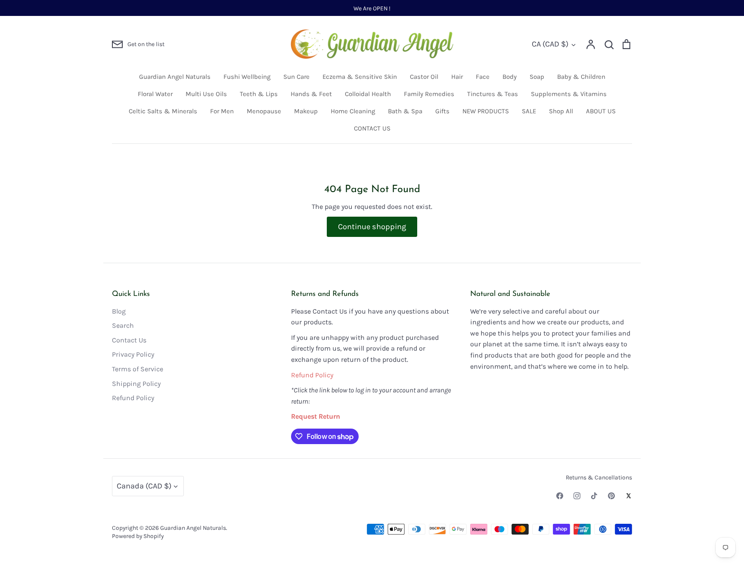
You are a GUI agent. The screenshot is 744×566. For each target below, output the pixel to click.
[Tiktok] (594, 495)
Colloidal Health (368, 94)
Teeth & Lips (259, 94)
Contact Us (129, 340)
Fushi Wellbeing (246, 77)
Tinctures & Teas (492, 94)
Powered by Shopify (138, 535)
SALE (529, 111)
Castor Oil (424, 77)
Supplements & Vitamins (569, 94)
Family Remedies (429, 94)
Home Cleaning (353, 111)
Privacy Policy (133, 354)
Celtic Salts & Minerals (163, 111)
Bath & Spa (405, 111)
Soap (537, 77)
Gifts (442, 111)
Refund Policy (133, 398)
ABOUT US (601, 111)
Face (483, 77)
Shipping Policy (136, 383)
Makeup (306, 111)
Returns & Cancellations (599, 477)
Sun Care (296, 77)
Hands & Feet (311, 94)
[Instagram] (577, 495)
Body (509, 77)
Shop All (561, 111)
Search (123, 325)
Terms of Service (137, 369)
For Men (222, 111)
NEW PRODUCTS (485, 111)
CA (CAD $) (550, 44)
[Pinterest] (611, 495)
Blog (119, 311)
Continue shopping (372, 226)
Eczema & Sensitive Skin (359, 77)
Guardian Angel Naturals (175, 77)
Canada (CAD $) (144, 486)
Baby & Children (581, 77)
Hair (457, 77)
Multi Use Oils (206, 94)
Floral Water (155, 94)
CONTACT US (372, 128)
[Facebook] (559, 495)
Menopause (264, 111)
